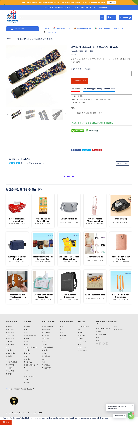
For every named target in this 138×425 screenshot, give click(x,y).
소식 (115, 326)
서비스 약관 (10, 371)
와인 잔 (26, 382)
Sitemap (41, 413)
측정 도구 (27, 353)
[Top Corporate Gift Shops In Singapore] (20, 389)
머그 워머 (27, 359)
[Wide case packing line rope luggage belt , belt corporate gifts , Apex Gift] (16, 115)
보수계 (8, 347)
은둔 (97, 337)
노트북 (80, 338)
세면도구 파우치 (11, 362)
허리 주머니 (10, 365)
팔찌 (61, 338)
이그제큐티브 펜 (83, 326)
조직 (25, 373)
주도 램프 (27, 350)
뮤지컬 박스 (28, 362)
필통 (79, 344)
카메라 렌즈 (46, 329)
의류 (61, 326)
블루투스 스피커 (47, 326)
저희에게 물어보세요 (103, 328)
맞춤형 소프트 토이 (30, 335)
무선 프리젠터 (46, 368)
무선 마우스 (46, 365)
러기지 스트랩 (10, 335)
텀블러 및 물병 (29, 376)
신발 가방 (9, 341)
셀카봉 (44, 353)
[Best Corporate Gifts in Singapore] (14, 408)
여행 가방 (9, 356)
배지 (61, 329)
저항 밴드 (9, 350)
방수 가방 (9, 368)
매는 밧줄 (63, 335)
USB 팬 (44, 359)
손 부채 (26, 338)
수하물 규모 (10, 332)
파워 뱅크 (45, 350)
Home (8, 39)
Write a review (122, 163)
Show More (69, 176)
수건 (7, 359)
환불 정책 (9, 374)
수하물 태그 (10, 338)
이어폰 (44, 341)
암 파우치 (9, 326)
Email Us (112, 2)
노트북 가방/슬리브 (30, 347)
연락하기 (99, 331)
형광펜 (80, 332)
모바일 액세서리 (47, 347)
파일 (79, 329)
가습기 (26, 341)
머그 (25, 356)
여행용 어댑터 (10, 353)
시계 (43, 362)
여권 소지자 (10, 344)
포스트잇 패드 (82, 350)
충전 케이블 (46, 332)
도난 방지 (27, 326)
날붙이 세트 (10, 329)
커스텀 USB (45, 335)
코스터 (26, 332)
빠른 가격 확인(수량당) (81, 69)
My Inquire (125, 17)
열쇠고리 (27, 344)
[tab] (75, 89)
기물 (25, 329)
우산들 (26, 379)
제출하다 (5, 422)
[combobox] (61, 17)
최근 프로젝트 (118, 329)
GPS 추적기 (45, 344)
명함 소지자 (82, 341)
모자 (61, 332)
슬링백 (26, 370)
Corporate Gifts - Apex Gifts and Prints (24, 413)
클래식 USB (45, 338)
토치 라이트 (46, 356)
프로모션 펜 (82, 347)
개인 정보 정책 (101, 334)
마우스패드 (82, 335)
